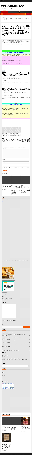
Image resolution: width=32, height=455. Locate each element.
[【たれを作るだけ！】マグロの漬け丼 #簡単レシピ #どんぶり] (25, 421)
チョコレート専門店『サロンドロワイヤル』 (8, 280)
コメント (4, 148)
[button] (3, 14)
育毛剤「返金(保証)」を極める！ (6, 346)
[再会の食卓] (16, 421)
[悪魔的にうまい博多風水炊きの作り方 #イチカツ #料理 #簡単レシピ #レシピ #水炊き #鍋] (6, 437)
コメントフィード (4, 375)
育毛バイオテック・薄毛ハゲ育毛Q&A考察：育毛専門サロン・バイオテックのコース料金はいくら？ (25, 189)
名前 (4, 159)
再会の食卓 (3, 356)
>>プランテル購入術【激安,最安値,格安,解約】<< (9, 320)
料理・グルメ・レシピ (23, 426)
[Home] (1, 13)
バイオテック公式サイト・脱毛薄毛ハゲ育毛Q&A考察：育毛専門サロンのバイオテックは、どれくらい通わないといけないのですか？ (8, 140)
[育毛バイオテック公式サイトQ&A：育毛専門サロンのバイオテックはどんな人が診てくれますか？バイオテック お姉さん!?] (16, 180)
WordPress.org (4, 376)
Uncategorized (3, 426)
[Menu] (3, 14)
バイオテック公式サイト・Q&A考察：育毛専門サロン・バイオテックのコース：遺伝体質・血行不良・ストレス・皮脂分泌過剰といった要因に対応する (23, 140)
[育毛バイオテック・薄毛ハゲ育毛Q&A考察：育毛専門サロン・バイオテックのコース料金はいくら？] (25, 180)
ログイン (3, 372)
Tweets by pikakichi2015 (5, 381)
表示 (4, 70)
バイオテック (3, 185)
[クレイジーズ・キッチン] (6, 421)
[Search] (24, 14)
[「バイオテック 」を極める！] (6, 180)
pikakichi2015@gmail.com (4, 189)
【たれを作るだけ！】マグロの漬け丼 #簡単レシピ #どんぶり (11, 358)
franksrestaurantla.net (12, 5)
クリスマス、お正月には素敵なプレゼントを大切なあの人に (10, 350)
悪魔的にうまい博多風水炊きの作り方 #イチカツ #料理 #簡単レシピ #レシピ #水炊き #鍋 (15, 359)
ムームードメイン (4, 292)
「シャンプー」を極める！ (6, 342)
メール (4, 162)
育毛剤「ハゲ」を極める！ (6, 339)
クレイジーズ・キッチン (5, 355)
